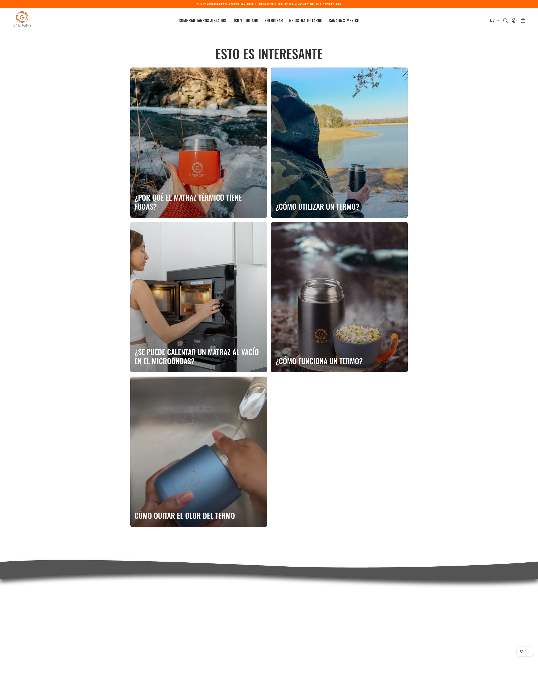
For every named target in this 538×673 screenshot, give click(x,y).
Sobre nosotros (287, 591)
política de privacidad (293, 617)
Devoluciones (142, 623)
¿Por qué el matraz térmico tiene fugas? (188, 202)
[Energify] (22, 20)
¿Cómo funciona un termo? (319, 360)
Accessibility (285, 625)
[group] (269, 4)
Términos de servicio (292, 608)
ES (492, 20)
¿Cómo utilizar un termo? (317, 206)
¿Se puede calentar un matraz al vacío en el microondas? (196, 356)
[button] (202, 20)
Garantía (138, 614)
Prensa (279, 599)
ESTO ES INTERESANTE (269, 53)
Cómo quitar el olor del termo (184, 515)
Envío (135, 606)
